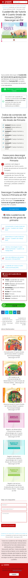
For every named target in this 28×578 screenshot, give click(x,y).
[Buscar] (26, 2)
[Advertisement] (14, 59)
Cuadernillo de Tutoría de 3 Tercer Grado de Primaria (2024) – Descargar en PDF (20, 321)
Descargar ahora (14, 209)
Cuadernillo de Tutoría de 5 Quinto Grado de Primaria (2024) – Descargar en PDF (7, 321)
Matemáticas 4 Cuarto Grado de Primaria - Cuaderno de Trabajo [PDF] (14, 238)
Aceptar (14, 574)
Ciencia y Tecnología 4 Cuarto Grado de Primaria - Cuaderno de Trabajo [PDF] (14, 248)
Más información (17, 570)
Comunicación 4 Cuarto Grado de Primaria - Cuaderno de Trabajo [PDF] (15, 228)
